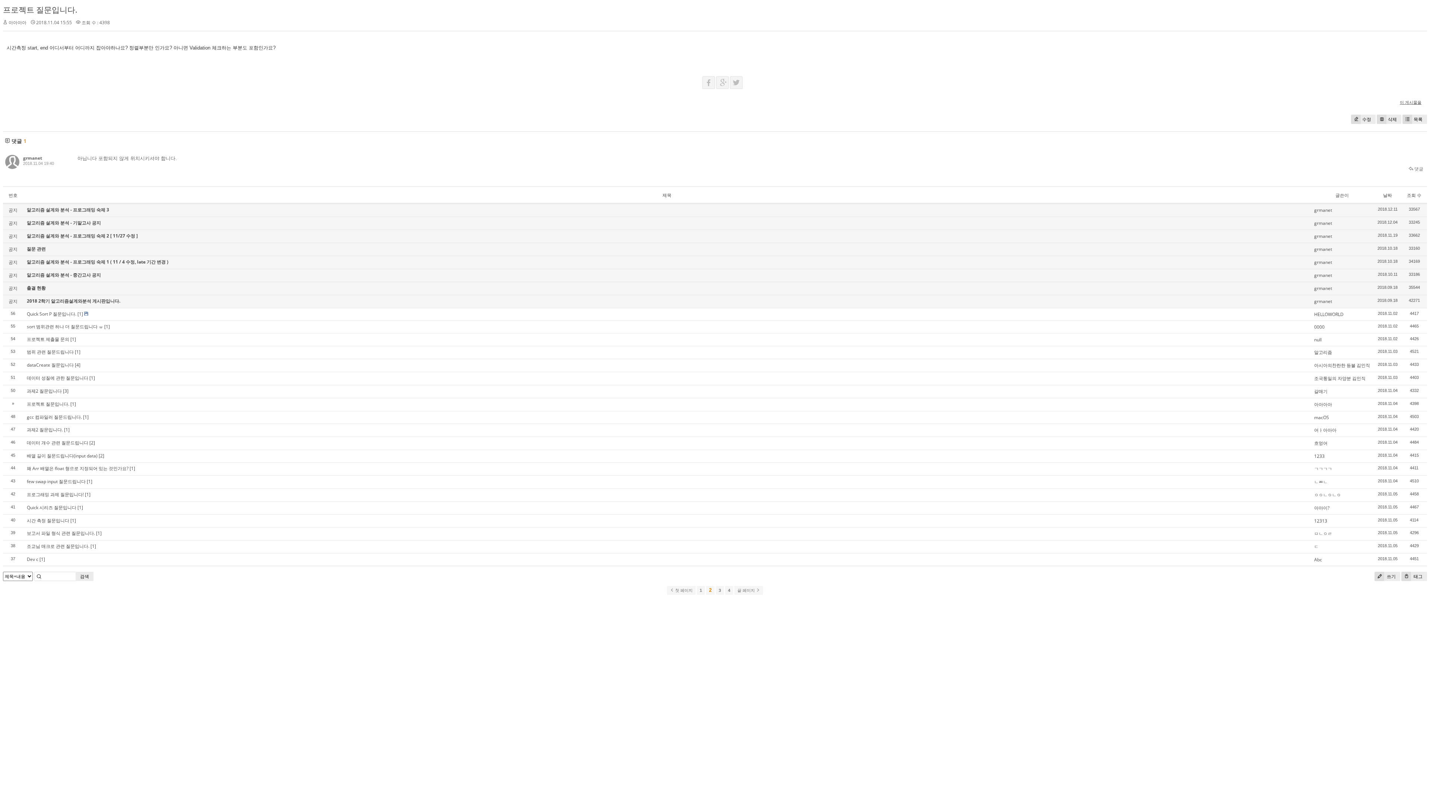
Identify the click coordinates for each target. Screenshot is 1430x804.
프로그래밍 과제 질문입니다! (55, 494)
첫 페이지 (683, 590)
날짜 (1387, 195)
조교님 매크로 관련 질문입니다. (58, 546)
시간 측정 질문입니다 (48, 520)
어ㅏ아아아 (1325, 430)
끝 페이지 (746, 590)
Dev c (32, 559)
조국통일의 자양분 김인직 (1340, 378)
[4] (77, 365)
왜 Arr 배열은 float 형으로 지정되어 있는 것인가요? (77, 468)
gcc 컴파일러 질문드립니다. (54, 417)
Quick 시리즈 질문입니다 (51, 507)
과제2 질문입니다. (45, 430)
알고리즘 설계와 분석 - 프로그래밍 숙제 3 (68, 210)
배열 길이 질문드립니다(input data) (62, 456)
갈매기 (1321, 391)
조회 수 (1414, 195)
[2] (92, 443)
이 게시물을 (1410, 102)
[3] (66, 391)
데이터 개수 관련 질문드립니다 (57, 443)
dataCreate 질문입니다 (50, 365)
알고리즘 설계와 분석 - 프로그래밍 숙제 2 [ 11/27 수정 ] (82, 236)
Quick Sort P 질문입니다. (51, 314)
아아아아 (1323, 404)
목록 (1418, 119)
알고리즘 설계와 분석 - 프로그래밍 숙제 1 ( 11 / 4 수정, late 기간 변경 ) (97, 262)
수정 (1366, 119)
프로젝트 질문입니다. (40, 9)
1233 (1319, 456)
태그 (1417, 576)
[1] (80, 314)
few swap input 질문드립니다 (56, 481)
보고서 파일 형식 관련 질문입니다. (61, 533)
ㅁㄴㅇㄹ (1323, 533)
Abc (1318, 559)
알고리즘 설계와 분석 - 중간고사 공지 (64, 275)
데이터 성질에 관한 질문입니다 (57, 378)
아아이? (1321, 508)
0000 (1319, 327)
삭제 (1392, 119)
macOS (1321, 417)
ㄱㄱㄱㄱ (1323, 469)
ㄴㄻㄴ (1321, 482)
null (1318, 339)
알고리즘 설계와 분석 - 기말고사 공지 (64, 223)
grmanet (32, 158)
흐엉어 (1321, 443)
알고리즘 (1323, 352)
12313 (1320, 521)
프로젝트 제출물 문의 (48, 339)
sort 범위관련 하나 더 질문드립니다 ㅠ (65, 326)
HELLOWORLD (1329, 314)
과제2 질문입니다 (44, 391)
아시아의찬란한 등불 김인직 (1342, 365)
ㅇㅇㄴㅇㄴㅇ (1327, 495)
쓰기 (1391, 576)
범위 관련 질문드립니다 (50, 352)
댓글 (1418, 169)
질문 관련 (36, 249)
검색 (84, 576)
